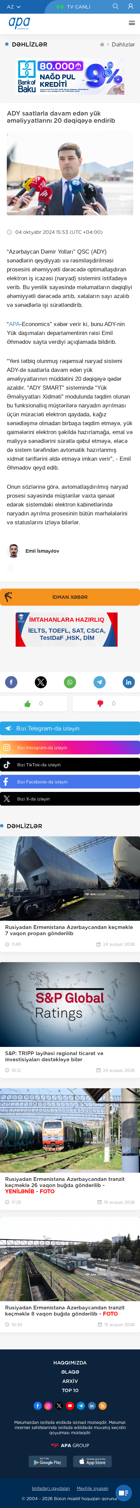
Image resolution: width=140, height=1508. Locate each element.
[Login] (130, 6)
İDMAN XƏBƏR (70, 597)
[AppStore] (92, 1462)
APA (14, 324)
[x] (59, 1406)
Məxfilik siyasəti (92, 1488)
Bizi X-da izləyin (33, 799)
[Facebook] (38, 1406)
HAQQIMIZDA (70, 1362)
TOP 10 (70, 1390)
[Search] (115, 7)
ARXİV (70, 1381)
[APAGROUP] (70, 1445)
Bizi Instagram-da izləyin (42, 747)
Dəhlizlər (123, 44)
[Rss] (103, 1406)
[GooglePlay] (48, 1462)
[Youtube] (70, 1406)
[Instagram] (48, 1406)
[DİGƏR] (130, 24)
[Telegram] (81, 1406)
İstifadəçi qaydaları (51, 1488)
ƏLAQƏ (70, 1372)
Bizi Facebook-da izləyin (42, 781)
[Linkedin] (92, 1406)
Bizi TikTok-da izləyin (38, 764)
